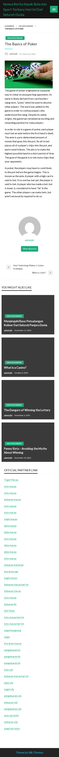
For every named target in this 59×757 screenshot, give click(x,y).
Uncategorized (26, 26)
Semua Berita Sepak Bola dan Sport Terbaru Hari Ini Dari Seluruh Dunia (25, 9)
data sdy (8, 682)
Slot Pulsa (9, 610)
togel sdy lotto (12, 728)
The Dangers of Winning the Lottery (27, 410)
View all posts (30, 248)
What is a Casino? (15, 367)
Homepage (9, 26)
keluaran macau (12, 590)
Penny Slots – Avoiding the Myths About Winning (25, 450)
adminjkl (13, 54)
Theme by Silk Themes (29, 752)
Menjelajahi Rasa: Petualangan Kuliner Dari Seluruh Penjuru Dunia (25, 323)
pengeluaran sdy (13, 695)
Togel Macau (11, 479)
